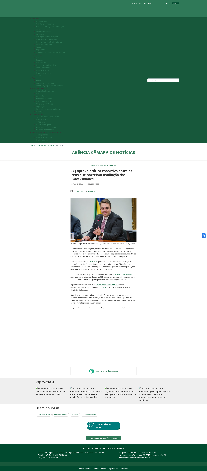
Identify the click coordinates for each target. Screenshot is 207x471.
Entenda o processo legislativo (48, 109)
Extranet (124, 468)
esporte (75, 414)
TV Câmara (40, 122)
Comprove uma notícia (45, 129)
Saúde (38, 47)
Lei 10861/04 (92, 261)
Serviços (39, 60)
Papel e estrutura (43, 70)
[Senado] (162, 3)
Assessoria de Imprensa (46, 127)
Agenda (39, 57)
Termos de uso (100, 468)
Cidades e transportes (45, 24)
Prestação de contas (44, 137)
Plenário (39, 93)
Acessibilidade (136, 3)
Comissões (40, 96)
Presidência (41, 62)
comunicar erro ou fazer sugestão (105, 438)
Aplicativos (113, 468)
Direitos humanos (43, 31)
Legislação (40, 106)
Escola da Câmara (43, 68)
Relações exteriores (44, 44)
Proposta (91, 191)
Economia (40, 34)
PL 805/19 (104, 287)
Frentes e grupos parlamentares (49, 86)
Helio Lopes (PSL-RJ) (123, 274)
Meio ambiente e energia (46, 39)
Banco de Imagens (43, 124)
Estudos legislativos (44, 101)
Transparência (42, 135)
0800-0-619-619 (138, 452)
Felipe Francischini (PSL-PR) (107, 285)
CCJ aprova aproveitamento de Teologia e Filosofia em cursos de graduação (120, 394)
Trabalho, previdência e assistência (50, 52)
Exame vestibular (89, 414)
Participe (39, 111)
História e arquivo (43, 73)
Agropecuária (41, 21)
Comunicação (41, 145)
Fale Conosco (149, 3)
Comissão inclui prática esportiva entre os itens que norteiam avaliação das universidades (86, 394)
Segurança (40, 49)
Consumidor (41, 29)
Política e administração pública (49, 42)
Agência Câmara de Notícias (47, 117)
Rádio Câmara (42, 119)
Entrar (175, 3)
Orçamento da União (44, 104)
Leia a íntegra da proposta (107, 371)
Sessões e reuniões (44, 99)
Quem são (40, 80)
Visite (38, 75)
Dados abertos (42, 140)
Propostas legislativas (45, 91)
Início (31, 145)
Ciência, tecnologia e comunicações (50, 26)
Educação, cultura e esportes (48, 37)
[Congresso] (158, 3)
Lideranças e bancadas (45, 83)
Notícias (51, 145)
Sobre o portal (85, 468)
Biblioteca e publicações (46, 65)
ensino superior (60, 414)
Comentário (78, 191)
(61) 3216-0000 (148, 455)
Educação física (44, 414)
